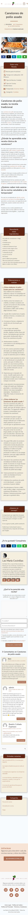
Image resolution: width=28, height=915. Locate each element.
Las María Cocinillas (15, 26)
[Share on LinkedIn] (14, 56)
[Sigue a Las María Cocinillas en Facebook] (4, 580)
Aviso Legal (8, 905)
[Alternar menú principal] (1, 3)
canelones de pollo (8, 112)
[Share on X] (8, 56)
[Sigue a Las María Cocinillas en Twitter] (9, 580)
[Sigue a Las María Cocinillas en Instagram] (13, 580)
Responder (21, 682)
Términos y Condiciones (20, 907)
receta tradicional (15, 181)
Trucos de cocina (7, 802)
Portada (6, 29)
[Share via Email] (24, 56)
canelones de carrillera (16, 166)
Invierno (16, 89)
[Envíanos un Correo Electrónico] (16, 896)
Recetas (10, 29)
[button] (27, 4)
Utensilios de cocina (8, 806)
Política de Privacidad (7, 907)
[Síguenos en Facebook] (11, 891)
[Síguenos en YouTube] (17, 891)
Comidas (15, 92)
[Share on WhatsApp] (19, 56)
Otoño (22, 89)
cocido (9, 122)
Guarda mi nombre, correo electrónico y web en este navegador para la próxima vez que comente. (13, 636)
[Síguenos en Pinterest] (22, 891)
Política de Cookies (17, 905)
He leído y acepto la (14, 640)
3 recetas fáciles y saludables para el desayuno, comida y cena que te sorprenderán (12, 779)
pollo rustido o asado (14, 150)
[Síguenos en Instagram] (6, 891)
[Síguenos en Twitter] (11, 896)
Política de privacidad (19, 640)
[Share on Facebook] (3, 56)
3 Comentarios (18, 24)
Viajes (4, 810)
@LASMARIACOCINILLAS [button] (14, 858)
